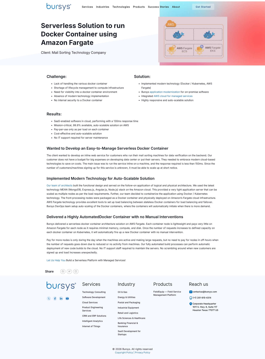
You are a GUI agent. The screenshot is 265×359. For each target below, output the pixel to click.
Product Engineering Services (92, 309)
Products (139, 6)
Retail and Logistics (128, 313)
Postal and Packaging (129, 302)
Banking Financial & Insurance (128, 325)
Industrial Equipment (128, 307)
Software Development (93, 297)
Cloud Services (90, 302)
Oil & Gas (122, 292)
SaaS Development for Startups (129, 333)
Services (87, 6)
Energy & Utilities (126, 297)
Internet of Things (91, 326)
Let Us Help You (56, 260)
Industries (102, 6)
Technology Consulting (94, 292)
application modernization (165, 91)
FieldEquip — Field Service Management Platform (167, 293)
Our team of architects (59, 185)
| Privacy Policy (142, 352)
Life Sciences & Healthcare (131, 318)
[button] (62, 271)
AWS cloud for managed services (173, 96)
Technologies (121, 6)
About (176, 6)
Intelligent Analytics (92, 321)
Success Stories (158, 6)
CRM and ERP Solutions (94, 315)
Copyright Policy (124, 352)
